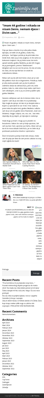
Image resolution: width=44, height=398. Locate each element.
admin (22, 37)
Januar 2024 (6, 330)
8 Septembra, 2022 (10, 37)
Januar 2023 (6, 361)
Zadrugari (5, 382)
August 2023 (6, 343)
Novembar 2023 (8, 335)
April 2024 (5, 323)
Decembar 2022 (8, 364)
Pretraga (5, 269)
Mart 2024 (6, 325)
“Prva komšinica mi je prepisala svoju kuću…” (18, 283)
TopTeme (5, 379)
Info (3, 377)
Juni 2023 (5, 348)
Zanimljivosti (7, 385)
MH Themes (35, 396)
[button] (40, 19)
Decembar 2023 (8, 333)
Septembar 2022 (8, 369)
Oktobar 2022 (7, 366)
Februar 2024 (7, 328)
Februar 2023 (7, 358)
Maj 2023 (5, 351)
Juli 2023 (5, 346)
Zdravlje (5, 387)
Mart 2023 (6, 356)
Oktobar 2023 (7, 338)
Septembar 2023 (8, 340)
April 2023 (5, 353)
